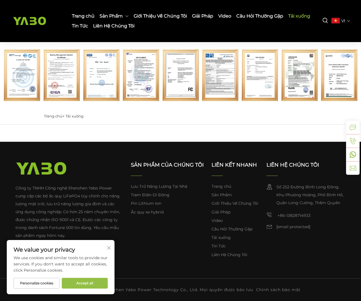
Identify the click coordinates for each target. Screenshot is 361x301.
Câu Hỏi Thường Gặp (259, 16)
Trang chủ (83, 16)
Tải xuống (299, 16)
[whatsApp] (353, 154)
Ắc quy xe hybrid (147, 212)
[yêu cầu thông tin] (353, 127)
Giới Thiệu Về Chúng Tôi (160, 16)
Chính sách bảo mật (278, 289)
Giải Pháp (202, 16)
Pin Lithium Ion (146, 203)
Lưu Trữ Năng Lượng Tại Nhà (159, 186)
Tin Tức (80, 26)
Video (224, 16)
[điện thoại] (353, 141)
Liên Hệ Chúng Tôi (114, 26)
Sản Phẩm (111, 16)
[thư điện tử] (353, 168)
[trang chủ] (41, 168)
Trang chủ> (54, 116)
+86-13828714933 (293, 215)
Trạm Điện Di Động (150, 194)
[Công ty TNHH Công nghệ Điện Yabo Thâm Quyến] (37, 21)
